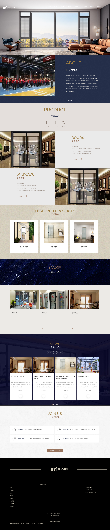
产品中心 (70, 6)
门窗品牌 (17, 523)
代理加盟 (84, 6)
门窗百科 (92, 6)
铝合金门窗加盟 (40, 523)
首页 (50, 6)
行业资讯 (59, 352)
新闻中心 (63, 6)
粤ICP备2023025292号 (55, 521)
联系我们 (99, 6)
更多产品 (75, 159)
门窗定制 (27, 523)
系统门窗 (22, 523)
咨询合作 (52, 450)
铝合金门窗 (33, 523)
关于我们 (56, 6)
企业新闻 (50, 352)
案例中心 (77, 6)
